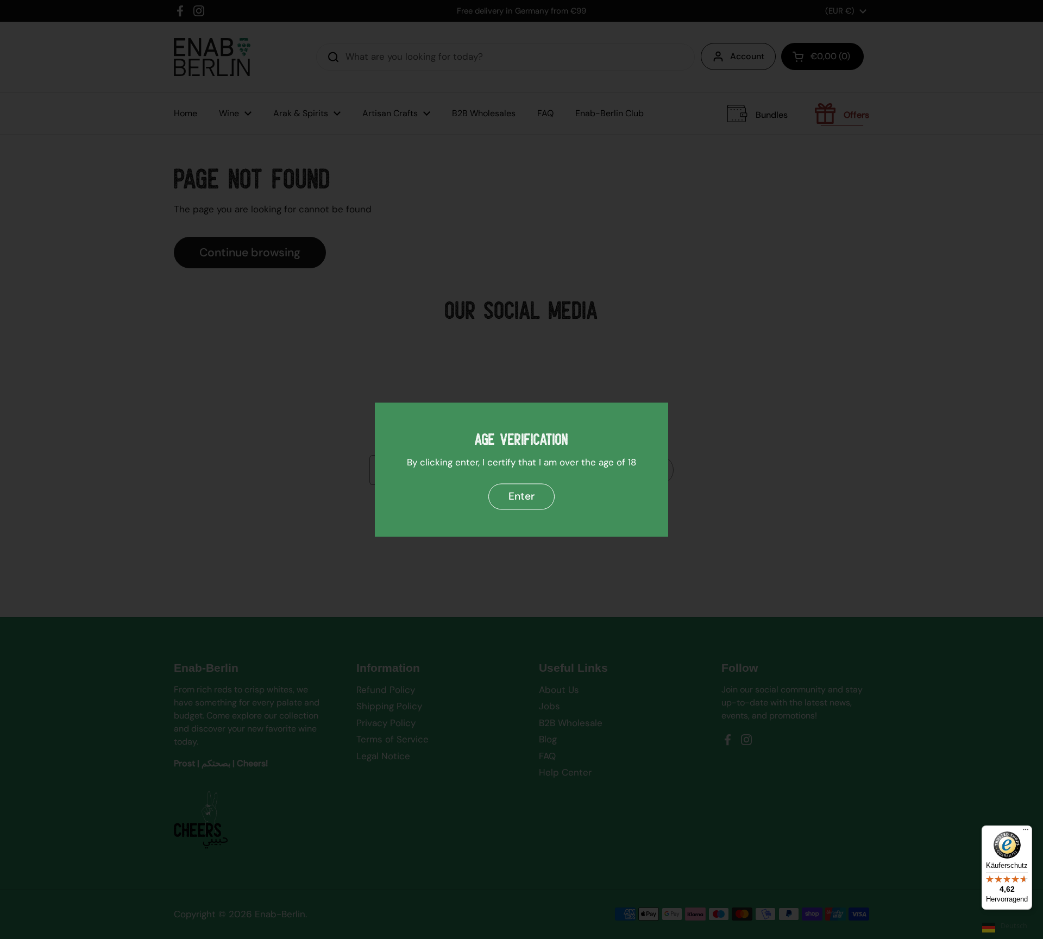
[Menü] (1025, 832)
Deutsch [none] (1014, 925)
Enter (521, 496)
